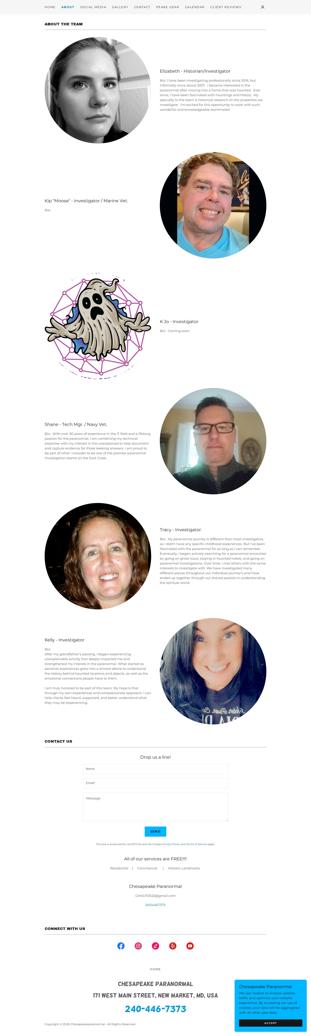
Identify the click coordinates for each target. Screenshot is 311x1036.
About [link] (67, 7)
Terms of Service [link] (196, 844)
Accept (270, 1023)
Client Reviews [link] (225, 7)
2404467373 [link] (155, 905)
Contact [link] (142, 7)
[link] (121, 947)
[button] (262, 7)
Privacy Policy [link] (171, 844)
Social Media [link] (93, 7)
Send (155, 831)
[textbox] (155, 769)
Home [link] (50, 7)
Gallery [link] (120, 7)
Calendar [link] (195, 7)
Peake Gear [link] (167, 7)
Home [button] (155, 969)
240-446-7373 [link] (155, 1009)
